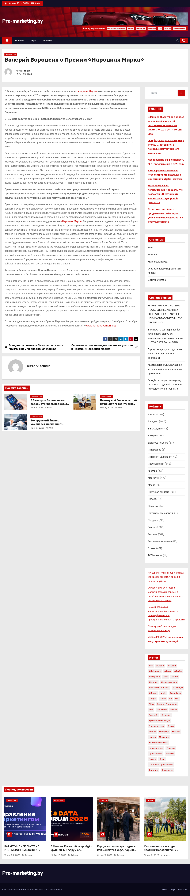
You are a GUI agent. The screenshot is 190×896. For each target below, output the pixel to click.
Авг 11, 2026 (106, 855)
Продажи (153, 520)
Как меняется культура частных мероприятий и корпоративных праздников (165, 369)
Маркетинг (153, 478)
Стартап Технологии (167, 704)
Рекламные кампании (160, 541)
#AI (151, 665)
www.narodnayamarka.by (101, 325)
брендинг (166, 715)
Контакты (48, 40)
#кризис (153, 682)
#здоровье (154, 676)
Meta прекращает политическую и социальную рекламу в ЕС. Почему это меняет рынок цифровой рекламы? (165, 194)
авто (151, 709)
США (151, 704)
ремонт (167, 28)
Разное (152, 527)
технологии (167, 770)
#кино (174, 676)
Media (163, 698)
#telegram (155, 671)
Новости (152, 499)
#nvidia (172, 665)
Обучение (153, 506)
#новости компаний (116, 28)
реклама (152, 28)
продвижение (179, 28)
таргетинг (153, 770)
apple (163, 693)
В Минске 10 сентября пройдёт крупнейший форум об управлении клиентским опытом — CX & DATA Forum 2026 (166, 125)
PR (170, 698)
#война (178, 671)
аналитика (162, 709)
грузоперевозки (156, 726)
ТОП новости (155, 555)
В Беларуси (11, 54)
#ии (165, 676)
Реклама (152, 534)
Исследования (156, 464)
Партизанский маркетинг (161, 513)
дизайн (152, 731)
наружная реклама (158, 742)
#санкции (178, 687)
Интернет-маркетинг (159, 457)
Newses (39, 889)
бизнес (131, 28)
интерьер (164, 731)
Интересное (154, 449)
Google (152, 698)
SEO (160, 28)
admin (27, 71)
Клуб (33, 40)
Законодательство (158, 442)
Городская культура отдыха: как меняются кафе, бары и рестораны (165, 354)
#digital (160, 665)
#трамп (153, 693)
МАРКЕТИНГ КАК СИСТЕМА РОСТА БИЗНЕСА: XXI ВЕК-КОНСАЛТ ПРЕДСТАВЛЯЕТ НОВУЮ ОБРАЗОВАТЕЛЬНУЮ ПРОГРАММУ (165, 314)
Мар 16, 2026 (37, 427)
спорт (162, 759)
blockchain (175, 693)
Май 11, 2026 (36, 407)
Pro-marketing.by (22, 21)
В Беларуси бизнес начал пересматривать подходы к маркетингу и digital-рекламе (165, 175)
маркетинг (140, 28)
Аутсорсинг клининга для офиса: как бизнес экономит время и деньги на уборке (166, 577)
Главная (19, 40)
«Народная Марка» (71, 221)
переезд (171, 748)
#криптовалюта (169, 682)
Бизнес (152, 414)
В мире (152, 435)
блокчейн (153, 715)
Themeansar (55, 889)
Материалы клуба (157, 261)
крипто (152, 737)
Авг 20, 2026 (14, 855)
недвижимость (156, 748)
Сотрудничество (157, 280)
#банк (167, 671)
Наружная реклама (158, 492)
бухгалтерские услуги (159, 720)
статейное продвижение (161, 764)
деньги (171, 726)
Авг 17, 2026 (60, 855)
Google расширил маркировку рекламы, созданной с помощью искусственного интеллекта (165, 384)
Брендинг (153, 421)
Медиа (151, 485)
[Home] (7, 40)
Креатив (152, 471)
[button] (177, 40)
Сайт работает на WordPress (15, 889)
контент (176, 731)
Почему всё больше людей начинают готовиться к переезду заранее (118, 404)
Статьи (152, 548)
